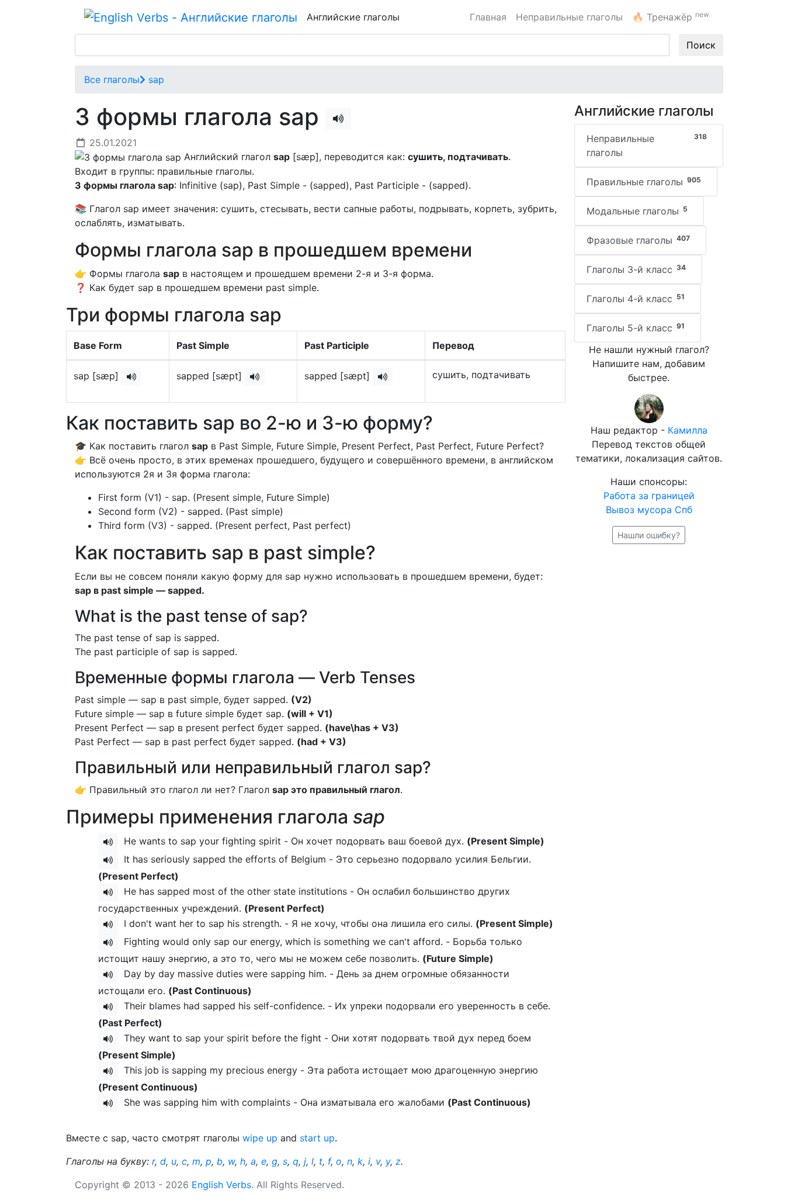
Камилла (687, 430)
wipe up (259, 1138)
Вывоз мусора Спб (649, 509)
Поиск (701, 45)
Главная (488, 17)
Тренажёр (670, 16)
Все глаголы (112, 79)
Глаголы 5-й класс (636, 327)
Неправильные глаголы (569, 17)
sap (154, 79)
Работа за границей (649, 495)
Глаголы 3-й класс (636, 269)
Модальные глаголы (637, 211)
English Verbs (221, 1184)
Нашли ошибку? (648, 535)
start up (317, 1138)
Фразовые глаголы (638, 240)
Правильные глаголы (644, 181)
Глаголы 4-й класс (636, 298)
